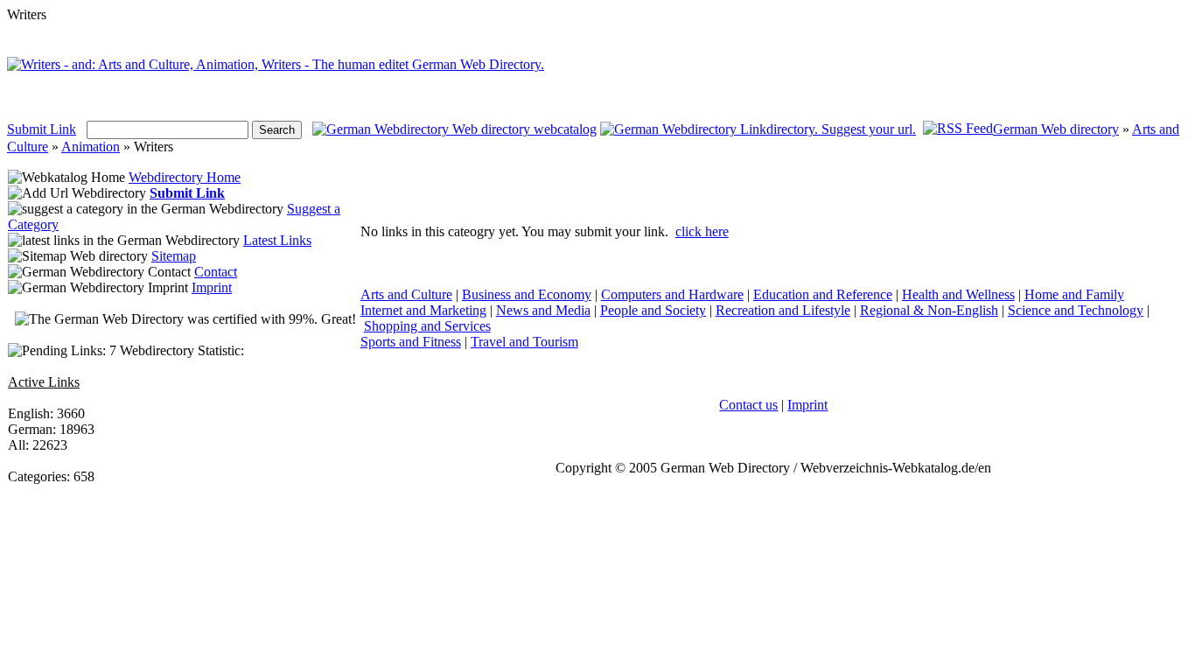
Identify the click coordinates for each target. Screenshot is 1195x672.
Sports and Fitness (410, 341)
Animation (90, 146)
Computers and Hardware (672, 294)
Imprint (212, 287)
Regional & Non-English (929, 310)
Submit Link (41, 129)
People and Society (653, 310)
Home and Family (1074, 294)
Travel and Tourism (524, 341)
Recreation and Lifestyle (783, 310)
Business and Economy (526, 294)
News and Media (543, 310)
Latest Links (277, 240)
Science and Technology (1075, 310)
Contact (215, 271)
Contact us (748, 404)
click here (702, 231)
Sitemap (173, 255)
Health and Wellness (958, 294)
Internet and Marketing (423, 310)
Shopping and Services (427, 325)
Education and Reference (822, 294)
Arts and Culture (406, 294)
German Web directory (1056, 129)
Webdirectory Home (185, 177)
